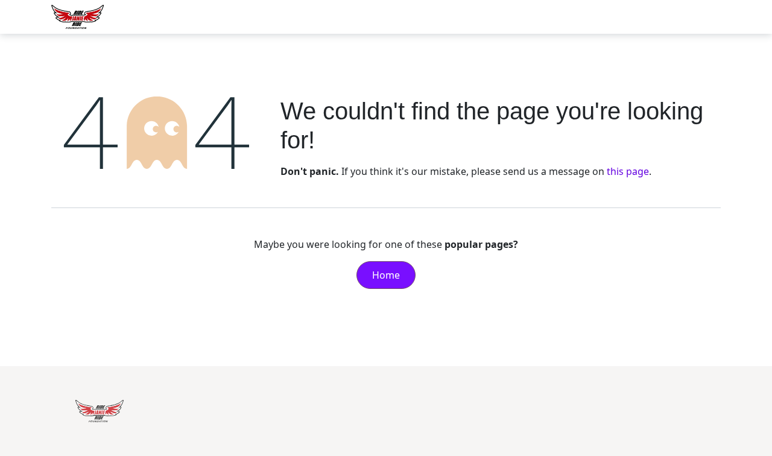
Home (386, 275)
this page (628, 171)
